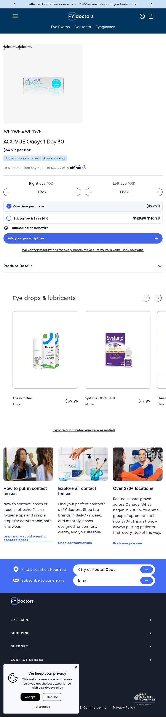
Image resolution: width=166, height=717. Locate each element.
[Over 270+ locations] (138, 464)
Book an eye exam (127, 543)
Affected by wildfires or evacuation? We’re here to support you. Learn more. (83, 4)
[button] (152, 4)
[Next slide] (158, 298)
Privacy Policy (124, 707)
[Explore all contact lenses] (83, 464)
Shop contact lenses (75, 543)
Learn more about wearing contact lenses (24, 538)
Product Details (17, 265)
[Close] (76, 667)
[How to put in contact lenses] (28, 464)
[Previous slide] (146, 298)
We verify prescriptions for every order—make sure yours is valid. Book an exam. (83, 250)
